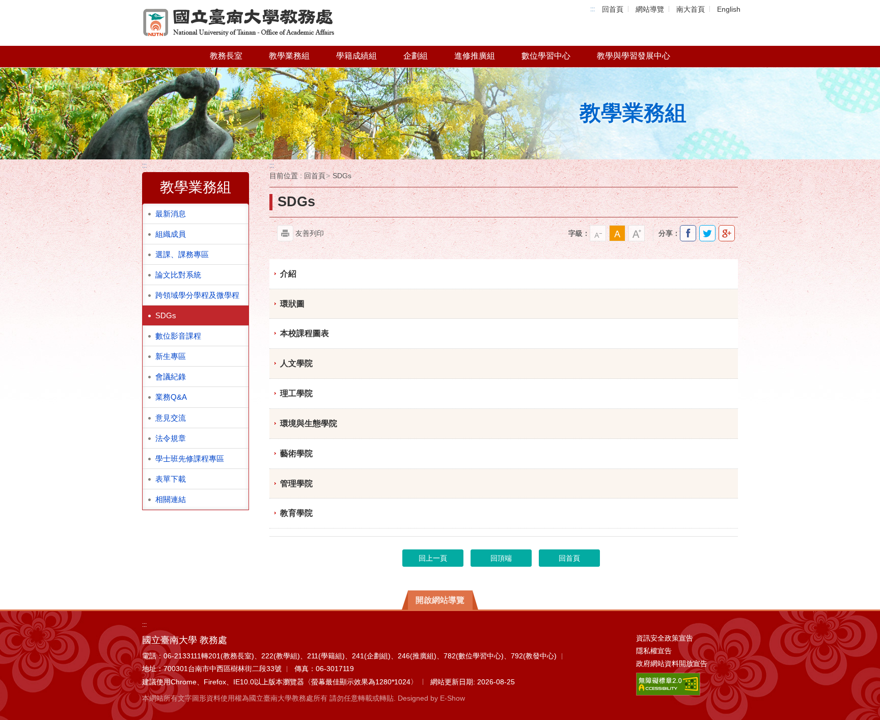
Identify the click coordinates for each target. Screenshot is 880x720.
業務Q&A (171, 397)
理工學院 (296, 393)
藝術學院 (296, 453)
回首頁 (612, 9)
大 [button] (636, 233)
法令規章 (170, 438)
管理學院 (296, 483)
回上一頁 (433, 558)
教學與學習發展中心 (633, 55)
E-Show (452, 698)
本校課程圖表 (304, 333)
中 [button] (617, 233)
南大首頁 (690, 9)
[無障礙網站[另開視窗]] (668, 683)
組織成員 (170, 234)
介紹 (288, 273)
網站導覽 (650, 9)
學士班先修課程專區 (189, 458)
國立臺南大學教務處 (239, 23)
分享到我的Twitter (707, 233)
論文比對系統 (178, 274)
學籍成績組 (356, 55)
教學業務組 (289, 55)
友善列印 (309, 233)
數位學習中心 (545, 55)
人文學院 (296, 363)
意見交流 (170, 417)
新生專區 (170, 356)
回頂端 (501, 558)
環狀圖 (292, 303)
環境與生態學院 (308, 423)
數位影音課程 (178, 335)
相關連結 (170, 499)
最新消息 (170, 213)
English (728, 9)
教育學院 (296, 513)
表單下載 (170, 479)
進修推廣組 (474, 55)
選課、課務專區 (182, 254)
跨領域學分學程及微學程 (197, 295)
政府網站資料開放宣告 (671, 663)
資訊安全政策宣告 (664, 638)
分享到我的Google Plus (727, 233)
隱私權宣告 (654, 651)
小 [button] (598, 233)
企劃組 (415, 55)
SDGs (165, 315)
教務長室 (226, 55)
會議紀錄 (170, 376)
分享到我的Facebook (688, 233)
